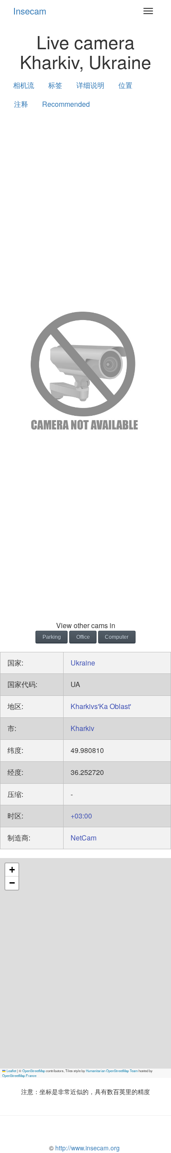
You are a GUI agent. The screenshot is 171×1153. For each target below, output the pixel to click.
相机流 (23, 85)
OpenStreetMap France (19, 1075)
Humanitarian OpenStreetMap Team (112, 1070)
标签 (55, 85)
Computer (116, 637)
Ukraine (83, 663)
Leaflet (11, 1070)
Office (83, 637)
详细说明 (90, 85)
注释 (21, 104)
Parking (52, 637)
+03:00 (81, 816)
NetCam (83, 838)
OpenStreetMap (33, 1070)
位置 (125, 85)
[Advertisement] (85, 208)
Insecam (29, 10)
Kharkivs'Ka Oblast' (101, 706)
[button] (11, 870)
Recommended (66, 104)
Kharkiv (82, 728)
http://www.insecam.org (86, 1147)
